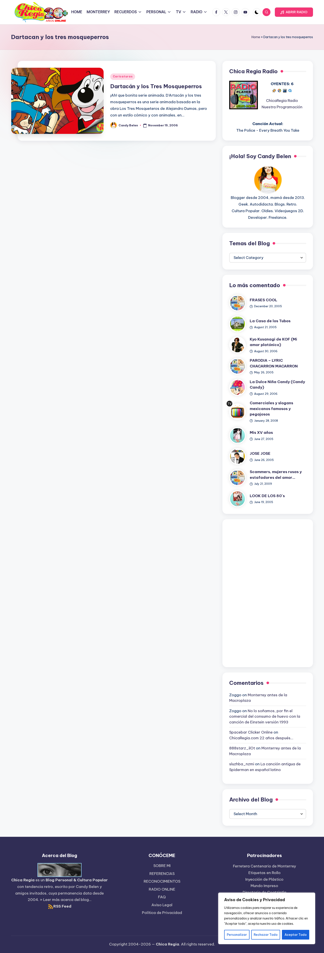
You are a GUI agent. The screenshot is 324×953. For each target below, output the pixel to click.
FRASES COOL (263, 300)
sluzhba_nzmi (241, 764)
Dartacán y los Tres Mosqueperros (156, 86)
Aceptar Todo (296, 935)
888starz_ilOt (242, 748)
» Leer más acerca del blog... (65, 899)
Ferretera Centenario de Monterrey (264, 866)
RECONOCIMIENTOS (162, 881)
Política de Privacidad (162, 912)
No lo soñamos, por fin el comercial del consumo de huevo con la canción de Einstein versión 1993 (264, 716)
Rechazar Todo (265, 935)
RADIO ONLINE (162, 889)
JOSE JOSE (260, 453)
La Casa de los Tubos (270, 320)
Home (255, 37)
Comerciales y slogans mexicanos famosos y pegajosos (271, 409)
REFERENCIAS (162, 873)
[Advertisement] (268, 592)
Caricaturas (123, 76)
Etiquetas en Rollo (264, 872)
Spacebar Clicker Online (251, 732)
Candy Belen (87, 886)
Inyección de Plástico (264, 879)
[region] (266, 918)
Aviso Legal (161, 904)
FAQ (162, 897)
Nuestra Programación (282, 107)
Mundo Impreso (264, 885)
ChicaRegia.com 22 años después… (261, 738)
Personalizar (237, 935)
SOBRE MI (162, 865)
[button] (294, 12)
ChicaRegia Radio (282, 100)
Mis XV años (261, 432)
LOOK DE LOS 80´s (267, 495)
